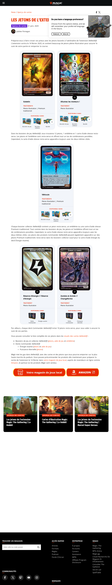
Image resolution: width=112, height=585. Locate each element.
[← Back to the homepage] (56, 3)
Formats (55, 548)
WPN (74, 557)
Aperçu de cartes (24, 12)
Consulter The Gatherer (98, 565)
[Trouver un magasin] (38, 547)
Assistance (76, 554)
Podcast (55, 554)
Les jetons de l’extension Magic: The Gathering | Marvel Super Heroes (92, 424)
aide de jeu (59, 341)
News (13, 12)
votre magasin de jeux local (55, 360)
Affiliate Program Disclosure (79, 561)
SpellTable (97, 572)
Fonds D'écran (58, 557)
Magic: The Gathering (97, 546)
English (65, 34)
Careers (75, 551)
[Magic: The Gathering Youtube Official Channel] (29, 577)
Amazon (14, 363)
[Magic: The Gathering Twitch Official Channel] (21, 577)
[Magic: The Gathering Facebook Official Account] (5, 577)
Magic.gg (96, 554)
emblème (70, 341)
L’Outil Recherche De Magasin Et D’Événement (101, 559)
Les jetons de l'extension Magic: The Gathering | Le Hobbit (20, 424)
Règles (54, 551)
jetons (50, 341)
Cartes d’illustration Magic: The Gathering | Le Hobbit (56, 424)
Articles (55, 545)
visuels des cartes (75, 336)
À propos (76, 545)
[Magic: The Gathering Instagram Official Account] (36, 577)
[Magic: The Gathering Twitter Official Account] (13, 577)
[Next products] (52, 122)
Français (56, 34)
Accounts (76, 548)
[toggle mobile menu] (4, 3)
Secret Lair (97, 569)
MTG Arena (97, 551)
